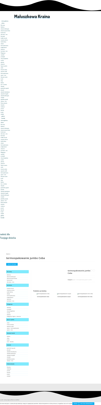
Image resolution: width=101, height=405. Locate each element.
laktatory (2, 27)
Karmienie (3, 36)
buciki (2, 79)
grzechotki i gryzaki (5, 88)
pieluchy (2, 62)
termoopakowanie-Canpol (64, 296)
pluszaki (2, 90)
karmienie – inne (4, 51)
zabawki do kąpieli (4, 93)
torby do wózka (4, 69)
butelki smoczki (4, 38)
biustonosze (3, 32)
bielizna (2, 82)
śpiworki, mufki (4, 71)
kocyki (2, 112)
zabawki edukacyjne (5, 95)
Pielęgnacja (3, 53)
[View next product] (94, 270)
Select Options (12, 264)
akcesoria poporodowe (5, 30)
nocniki (2, 60)
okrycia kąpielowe (4, 58)
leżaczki (2, 110)
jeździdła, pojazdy (4, 99)
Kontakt (3, 118)
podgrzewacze (4, 47)
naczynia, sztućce (4, 40)
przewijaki (3, 56)
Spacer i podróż (4, 66)
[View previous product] (91, 270)
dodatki (2, 114)
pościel (2, 108)
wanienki (2, 54)
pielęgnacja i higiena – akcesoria (14, 316)
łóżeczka (2, 105)
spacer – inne (3, 75)
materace (3, 106)
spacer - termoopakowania (78, 279)
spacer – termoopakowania (13, 328)
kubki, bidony (3, 41)
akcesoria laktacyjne (5, 28)
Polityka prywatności (86, 403)
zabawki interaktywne (5, 92)
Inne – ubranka (4, 84)
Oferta (2, 23)
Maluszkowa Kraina (32, 16)
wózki (2, 67)
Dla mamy (3, 25)
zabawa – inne (4, 101)
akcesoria (3, 49)
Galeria (3, 116)
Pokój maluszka (4, 103)
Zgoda (75, 403)
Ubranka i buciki (4, 77)
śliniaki (2, 43)
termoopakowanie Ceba (43, 296)
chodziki (2, 97)
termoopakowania (4, 45)
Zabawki (2, 86)
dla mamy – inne (4, 34)
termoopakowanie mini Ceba (85, 296)
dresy (2, 80)
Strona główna (4, 21)
